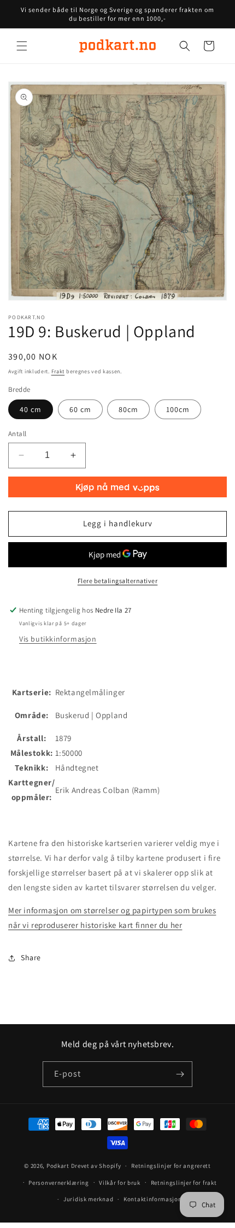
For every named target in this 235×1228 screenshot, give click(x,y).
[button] (22, 46)
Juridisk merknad (88, 1199)
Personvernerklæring (58, 1182)
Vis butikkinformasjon (58, 639)
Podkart (57, 1166)
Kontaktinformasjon (153, 1199)
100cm (178, 409)
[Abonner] (180, 1074)
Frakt (58, 371)
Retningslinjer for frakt (184, 1182)
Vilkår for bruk (119, 1182)
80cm (128, 409)
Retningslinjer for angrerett (171, 1166)
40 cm (31, 409)
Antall (17, 433)
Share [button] (31, 957)
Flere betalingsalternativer (118, 581)
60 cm (80, 409)
